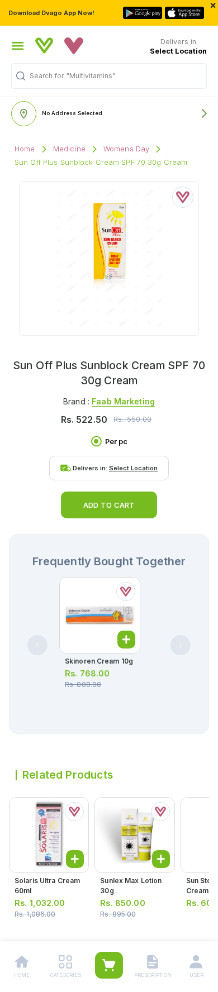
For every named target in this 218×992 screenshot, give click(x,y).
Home (25, 149)
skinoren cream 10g (99, 661)
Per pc (116, 441)
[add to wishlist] (182, 197)
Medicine (69, 149)
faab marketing (123, 401)
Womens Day (126, 149)
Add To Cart (109, 504)
